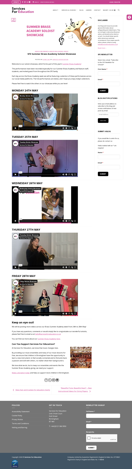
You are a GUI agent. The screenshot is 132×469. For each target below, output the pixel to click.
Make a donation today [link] (21, 373)
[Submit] (118, 10)
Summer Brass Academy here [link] (49, 339)
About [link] (55, 10)
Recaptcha (90, 432)
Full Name (90, 411)
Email (100, 79)
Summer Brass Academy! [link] (71, 64)
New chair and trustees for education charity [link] (32, 390)
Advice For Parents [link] (42, 51)
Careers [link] (89, 10)
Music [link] (66, 51)
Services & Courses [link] (69, 10)
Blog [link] (81, 10)
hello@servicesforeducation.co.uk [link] (48, 334)
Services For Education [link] (60, 59)
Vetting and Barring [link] (19, 427)
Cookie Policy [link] (17, 415)
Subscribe (103, 121)
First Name (102, 69)
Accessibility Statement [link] (20, 411)
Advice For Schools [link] (56, 51)
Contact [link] (97, 10)
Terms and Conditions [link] (20, 423)
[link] (129, 17)
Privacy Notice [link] (17, 419)
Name (101, 152)
